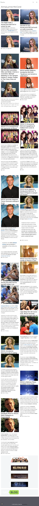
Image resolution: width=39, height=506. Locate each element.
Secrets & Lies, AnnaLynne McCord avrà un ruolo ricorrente (28, 27)
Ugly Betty (31, 365)
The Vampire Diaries (7, 106)
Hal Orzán (30, 218)
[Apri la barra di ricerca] (33, 2)
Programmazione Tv (7, 104)
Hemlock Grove (12, 103)
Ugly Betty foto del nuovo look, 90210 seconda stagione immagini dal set (29, 313)
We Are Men (14, 106)
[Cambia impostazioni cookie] (2, 504)
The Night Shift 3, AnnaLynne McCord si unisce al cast (8, 24)
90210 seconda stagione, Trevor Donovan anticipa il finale (10, 201)
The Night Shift (8, 48)
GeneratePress (24, 504)
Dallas (7, 103)
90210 (23, 99)
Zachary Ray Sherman (5, 255)
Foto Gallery (26, 365)
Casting (3, 48)
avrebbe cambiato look (28, 344)
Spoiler (13, 104)
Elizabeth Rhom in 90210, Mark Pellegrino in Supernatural (10, 415)
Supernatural (7, 453)
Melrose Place (27, 416)
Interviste (26, 240)
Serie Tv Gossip (5, 330)
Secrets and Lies (28, 52)
